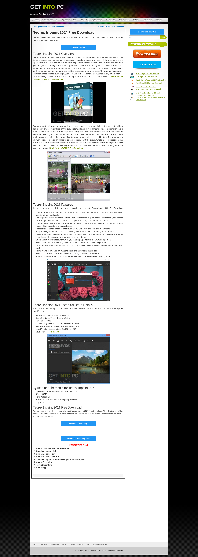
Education (148, 20)
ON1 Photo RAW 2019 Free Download (66, 148)
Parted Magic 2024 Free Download (147, 74)
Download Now (78, 47)
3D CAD (84, 20)
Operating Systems (69, 20)
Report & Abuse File (77, 544)
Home (36, 20)
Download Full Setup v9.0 (78, 439)
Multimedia (110, 20)
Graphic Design (96, 20)
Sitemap (64, 544)
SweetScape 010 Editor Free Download (149, 83)
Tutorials (158, 20)
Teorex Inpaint (52, 332)
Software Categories (50, 20)
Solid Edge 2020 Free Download (146, 77)
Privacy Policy (54, 544)
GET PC (47, 7)
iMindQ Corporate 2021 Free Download (48, 26)
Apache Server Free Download (146, 87)
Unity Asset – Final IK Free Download (148, 89)
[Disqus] (78, 511)
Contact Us (43, 544)
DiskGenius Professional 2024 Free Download (151, 80)
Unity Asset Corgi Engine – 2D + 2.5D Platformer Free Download (148, 94)
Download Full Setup (78, 423)
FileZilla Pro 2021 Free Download (111, 26)
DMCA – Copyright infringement (97, 544)
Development (124, 20)
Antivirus (136, 20)
